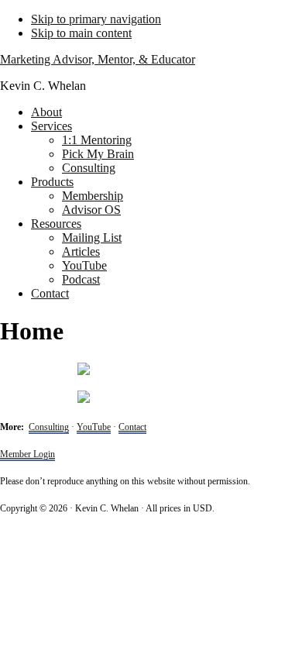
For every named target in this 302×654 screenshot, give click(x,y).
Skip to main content (81, 33)
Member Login (27, 454)
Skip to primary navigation (96, 19)
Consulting (49, 427)
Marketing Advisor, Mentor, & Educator (97, 59)
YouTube (94, 427)
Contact (132, 427)
